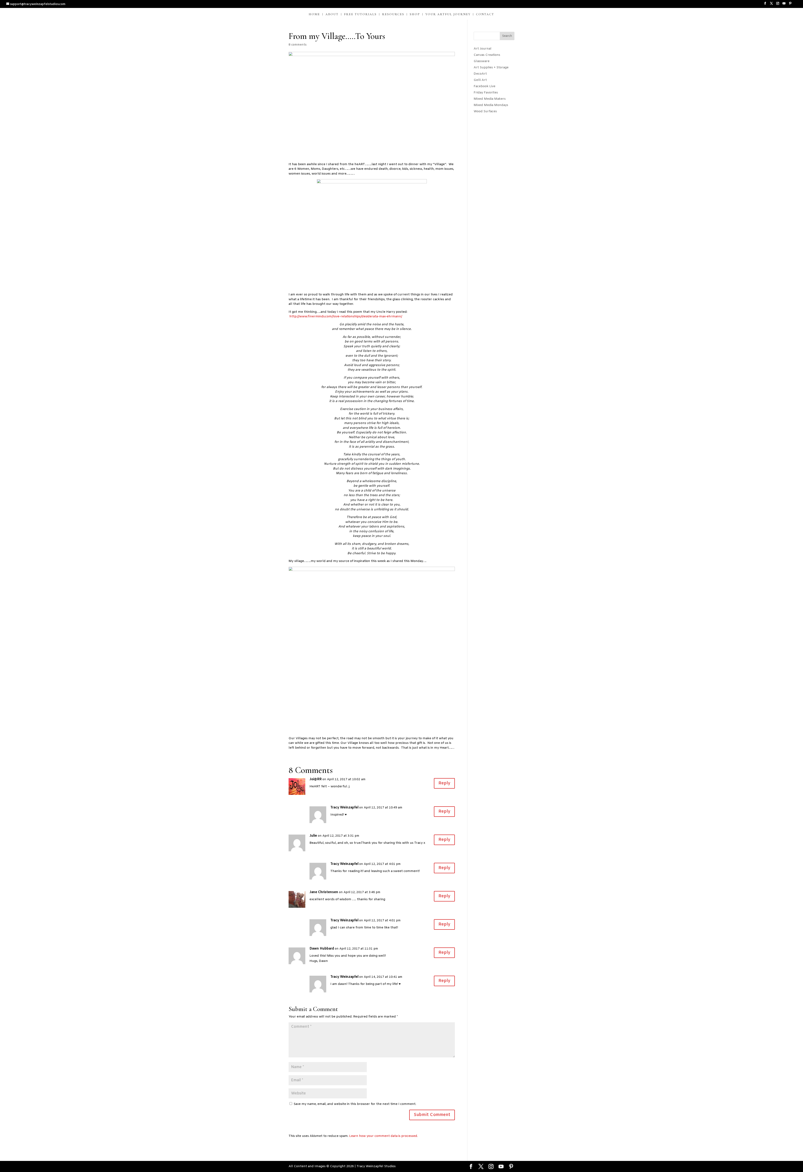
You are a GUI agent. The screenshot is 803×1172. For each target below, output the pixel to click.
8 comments (298, 45)
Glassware (482, 61)
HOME (314, 14)
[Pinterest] (790, 5)
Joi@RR (315, 779)
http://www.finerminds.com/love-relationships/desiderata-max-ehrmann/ (345, 316)
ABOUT (332, 14)
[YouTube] (784, 5)
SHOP (415, 14)
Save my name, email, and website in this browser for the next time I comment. (355, 1104)
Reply (444, 783)
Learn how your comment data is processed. (383, 1136)
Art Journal (482, 49)
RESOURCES (393, 14)
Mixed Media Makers (490, 99)
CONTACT (485, 14)
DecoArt (480, 74)
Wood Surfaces (485, 111)
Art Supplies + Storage (491, 67)
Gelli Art (480, 80)
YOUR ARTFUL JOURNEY (448, 14)
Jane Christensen (323, 892)
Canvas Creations (487, 55)
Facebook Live (484, 86)
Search (507, 36)
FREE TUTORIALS (360, 14)
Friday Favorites (486, 93)
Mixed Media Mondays (491, 105)
